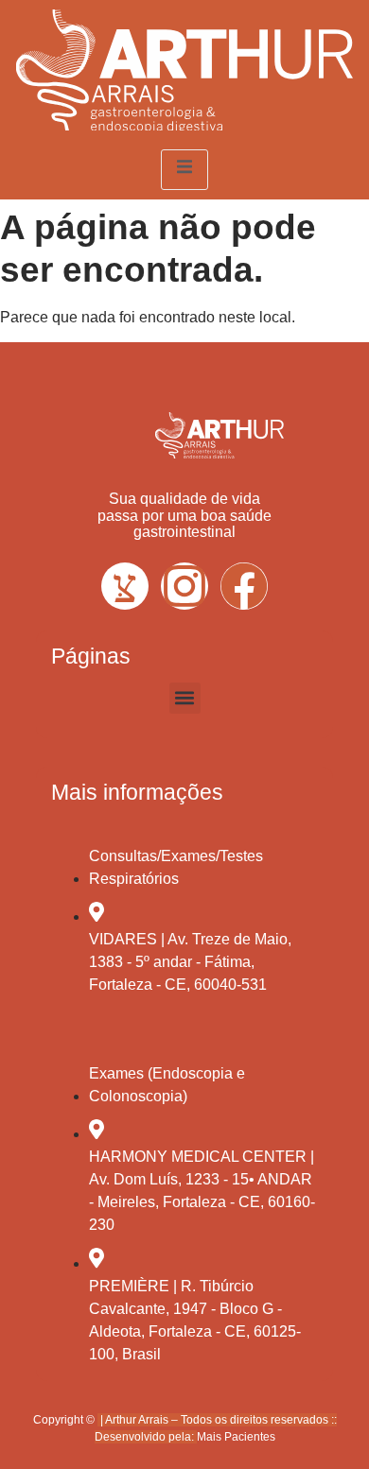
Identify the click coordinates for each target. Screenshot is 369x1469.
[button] (185, 698)
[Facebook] (244, 586)
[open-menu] (184, 169)
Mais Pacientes (236, 1436)
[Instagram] (184, 586)
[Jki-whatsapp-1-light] (125, 586)
